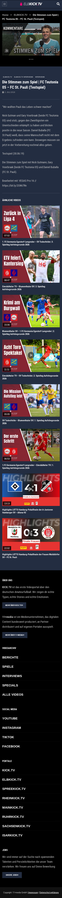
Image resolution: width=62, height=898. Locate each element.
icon (31, 221)
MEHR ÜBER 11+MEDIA (14, 635)
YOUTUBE (10, 718)
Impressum (33, 892)
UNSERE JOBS (11, 875)
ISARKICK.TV (12, 835)
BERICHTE (10, 657)
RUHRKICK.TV (13, 816)
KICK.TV (8, 770)
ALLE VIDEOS (12, 694)
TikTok (8, 737)
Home (5, 15)
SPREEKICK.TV (14, 788)
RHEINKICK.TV (13, 798)
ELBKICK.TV (20, 15)
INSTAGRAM (11, 727)
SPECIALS (10, 685)
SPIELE (8, 666)
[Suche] (58, 4)
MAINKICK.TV (12, 807)
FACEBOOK (11, 746)
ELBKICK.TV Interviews (23, 77)
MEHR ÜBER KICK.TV (13, 605)
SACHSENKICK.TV (16, 826)
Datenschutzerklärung (49, 892)
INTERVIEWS (40, 77)
